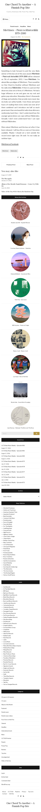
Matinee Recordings (8, 648)
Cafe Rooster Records (9, 603)
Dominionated (7, 520)
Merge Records (7, 650)
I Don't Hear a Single (9, 536)
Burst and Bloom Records (10, 601)
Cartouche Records (8, 605)
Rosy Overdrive (7, 556)
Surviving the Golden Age (10, 567)
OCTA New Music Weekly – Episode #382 (13, 445)
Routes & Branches (8, 558)
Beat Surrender (7, 516)
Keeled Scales (7, 635)
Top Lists (30, 791)
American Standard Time (10, 512)
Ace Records (6, 587)
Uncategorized (5, 757)
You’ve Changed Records (10, 684)
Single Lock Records (8, 668)
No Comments (26, 37)
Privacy (24, 791)
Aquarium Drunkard (8, 514)
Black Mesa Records (8, 597)
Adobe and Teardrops (9, 510)
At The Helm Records (9, 589)
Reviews (3, 749)
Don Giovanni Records (9, 613)
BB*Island (6, 591)
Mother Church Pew (8, 540)
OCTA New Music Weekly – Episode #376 (13, 477)
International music (6, 731)
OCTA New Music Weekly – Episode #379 (13, 461)
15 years (3, 701)
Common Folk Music (9, 518)
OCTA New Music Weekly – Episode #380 (13, 456)
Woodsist (6, 680)
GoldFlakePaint (7, 528)
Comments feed (5, 780)
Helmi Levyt (6, 631)
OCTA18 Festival (6, 738)
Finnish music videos (7, 716)
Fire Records (6, 621)
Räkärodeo (14, 151)
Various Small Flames (9, 575)
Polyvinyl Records (8, 660)
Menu (6, 19)
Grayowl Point (7, 530)
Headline (23, 26)
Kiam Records (7, 637)
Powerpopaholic (7, 552)
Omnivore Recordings (9, 656)
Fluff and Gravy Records (10, 623)
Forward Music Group (9, 627)
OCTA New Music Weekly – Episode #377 (13, 472)
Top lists (3, 753)
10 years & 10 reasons (7, 697)
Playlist (3, 742)
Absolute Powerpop (9, 508)
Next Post (30, 164)
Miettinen (5, 151)
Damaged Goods (8, 611)
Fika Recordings (7, 619)
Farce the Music (7, 524)
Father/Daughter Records (10, 617)
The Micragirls (6, 179)
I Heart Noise (7, 538)
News (29, 26)
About (4, 791)
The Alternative (7, 569)
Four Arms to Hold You (7, 719)
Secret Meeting (7, 563)
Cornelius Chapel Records (10, 609)
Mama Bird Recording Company (12, 646)
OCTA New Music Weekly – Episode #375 (13, 482)
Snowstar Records (8, 670)
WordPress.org (5, 784)
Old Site (11, 794)
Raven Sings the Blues (9, 554)
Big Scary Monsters (8, 593)
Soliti (4, 674)
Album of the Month (7, 704)
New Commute (7, 542)
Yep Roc (5, 682)
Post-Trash (6, 550)
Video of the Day (6, 761)
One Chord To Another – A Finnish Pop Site (20, 6)
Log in (3, 773)
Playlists (17, 791)
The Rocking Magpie (9, 573)
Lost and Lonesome (8, 643)
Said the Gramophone (9, 561)
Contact (4, 794)
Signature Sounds (8, 666)
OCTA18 (10, 791)
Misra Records (7, 652)
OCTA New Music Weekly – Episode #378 (13, 466)
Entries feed (4, 777)
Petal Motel (6, 548)
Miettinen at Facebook (9, 144)
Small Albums (7, 565)
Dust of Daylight (7, 522)
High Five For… (7, 532)
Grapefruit (6, 629)
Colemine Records (8, 607)
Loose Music (6, 641)
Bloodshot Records (8, 599)
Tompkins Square (8, 678)
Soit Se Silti (6, 672)
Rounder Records (8, 662)
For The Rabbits (7, 526)
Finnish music (14, 26)
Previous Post (11, 164)
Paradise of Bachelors (9, 658)
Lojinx (5, 639)
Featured (3, 708)
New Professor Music (9, 654)
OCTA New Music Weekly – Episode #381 (13, 451)
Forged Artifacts (7, 625)
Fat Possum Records (9, 615)
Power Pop (4, 746)
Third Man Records (8, 676)
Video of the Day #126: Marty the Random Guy (17, 191)
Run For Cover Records (9, 664)
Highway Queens (8, 534)
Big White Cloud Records (10, 595)
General (3, 723)
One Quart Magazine (9, 546)
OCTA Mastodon (8, 544)
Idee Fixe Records (8, 633)
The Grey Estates (8, 571)
